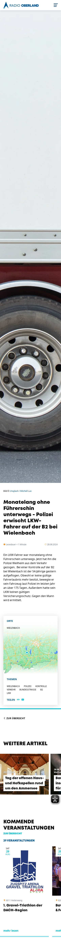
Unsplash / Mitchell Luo (21, 491)
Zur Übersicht (15, 718)
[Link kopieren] (18, 700)
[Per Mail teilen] (23, 700)
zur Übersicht (12, 834)
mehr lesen (10, 930)
